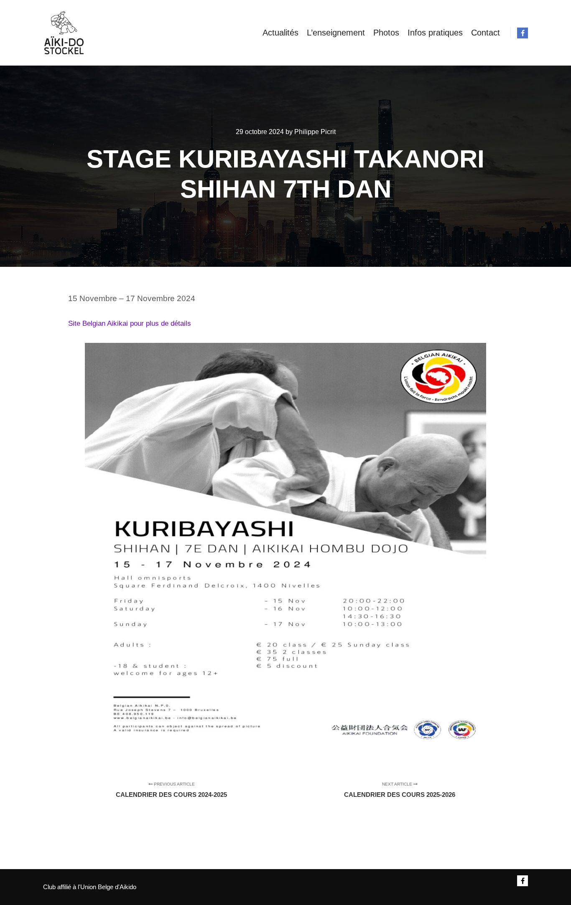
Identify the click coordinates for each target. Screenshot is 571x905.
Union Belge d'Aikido (108, 886)
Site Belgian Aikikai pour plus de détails (129, 323)
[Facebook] (522, 33)
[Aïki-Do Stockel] (64, 33)
